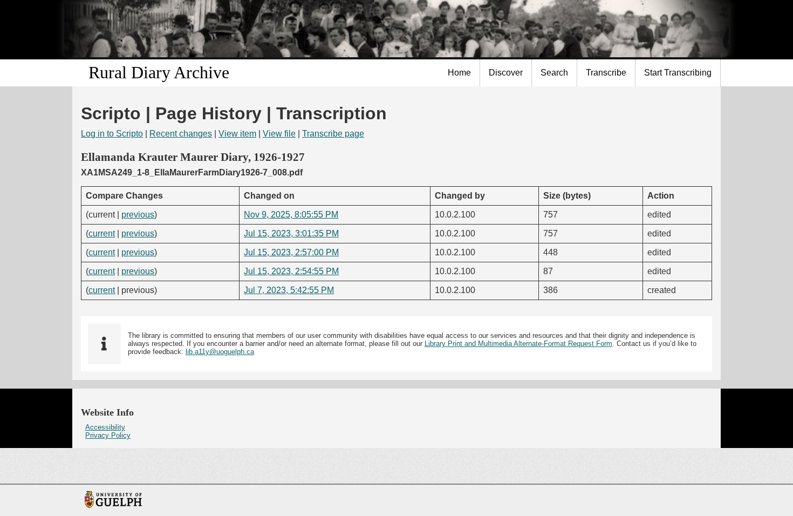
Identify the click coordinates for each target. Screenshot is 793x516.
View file (279, 133)
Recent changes (180, 133)
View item (237, 133)
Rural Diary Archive (158, 72)
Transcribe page (333, 133)
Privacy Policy (108, 435)
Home (459, 72)
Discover (506, 72)
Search (554, 72)
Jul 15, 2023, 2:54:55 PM (291, 271)
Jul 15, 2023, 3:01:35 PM (291, 233)
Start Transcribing (678, 72)
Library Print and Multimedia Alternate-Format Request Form (518, 344)
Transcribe (606, 72)
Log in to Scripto (112, 133)
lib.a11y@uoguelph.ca (220, 352)
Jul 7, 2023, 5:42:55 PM (289, 290)
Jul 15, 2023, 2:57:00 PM (291, 252)
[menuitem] (459, 72)
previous (137, 214)
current (101, 233)
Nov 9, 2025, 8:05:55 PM (291, 214)
